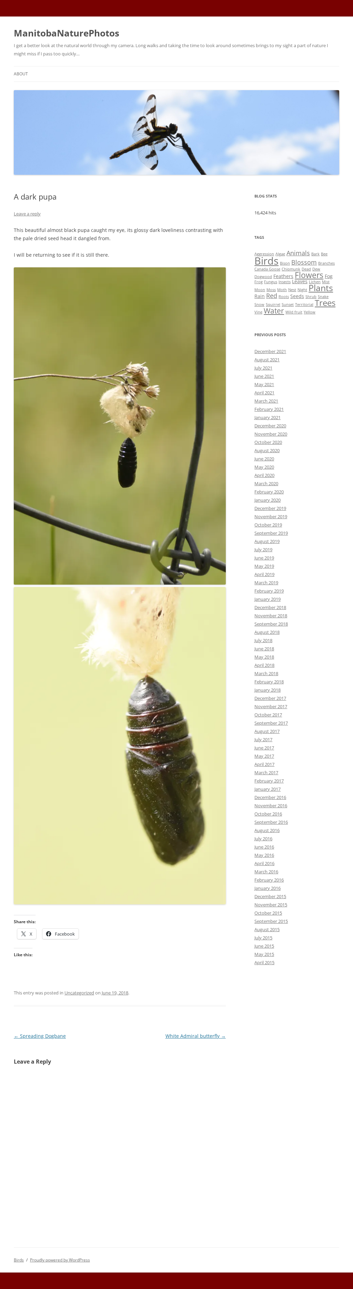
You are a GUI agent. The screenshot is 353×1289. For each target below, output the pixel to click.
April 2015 (264, 962)
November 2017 (270, 706)
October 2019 (268, 525)
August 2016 (267, 830)
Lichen (315, 281)
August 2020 (267, 450)
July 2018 (263, 640)
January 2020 (267, 500)
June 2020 (264, 459)
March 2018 (266, 673)
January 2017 (267, 789)
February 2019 (269, 591)
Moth (282, 289)
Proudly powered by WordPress (60, 1260)
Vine (258, 312)
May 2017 (264, 756)
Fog (329, 276)
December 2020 (270, 426)
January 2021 (267, 417)
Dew (316, 269)
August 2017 (267, 731)
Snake (323, 296)
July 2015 (263, 938)
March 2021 (266, 401)
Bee (324, 254)
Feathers (283, 276)
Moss (271, 289)
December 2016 (270, 797)
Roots (284, 296)
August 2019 (267, 541)
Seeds (297, 296)
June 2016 (264, 847)
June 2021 (264, 376)
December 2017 (270, 698)
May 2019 (264, 566)
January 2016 (267, 888)
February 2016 (269, 880)
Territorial (304, 304)
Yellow (309, 312)
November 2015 (270, 905)
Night (302, 289)
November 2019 (270, 516)
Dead (306, 269)
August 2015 (267, 929)
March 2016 (266, 872)
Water (274, 311)
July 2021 (263, 368)
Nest (292, 289)
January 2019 (267, 599)
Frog (258, 281)
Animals (298, 252)
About (21, 74)
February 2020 (269, 492)
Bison (285, 263)
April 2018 (264, 665)
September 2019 (271, 533)
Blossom (304, 262)
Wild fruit (293, 312)
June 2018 (264, 649)
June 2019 (264, 558)
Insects (285, 281)
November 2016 (270, 805)
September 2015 (271, 921)
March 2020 (266, 483)
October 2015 (268, 913)
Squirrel (273, 304)
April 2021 (264, 393)
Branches (326, 263)
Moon (259, 289)
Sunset (288, 304)
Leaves (299, 281)
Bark (315, 254)
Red (271, 295)
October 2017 (268, 715)
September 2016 (271, 822)
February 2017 (269, 781)
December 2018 (270, 607)
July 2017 (263, 739)
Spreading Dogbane (40, 1036)
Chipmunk (291, 269)
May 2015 (264, 954)
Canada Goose (267, 269)
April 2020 (264, 475)
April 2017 (264, 764)
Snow (259, 304)
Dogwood (263, 276)
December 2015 (270, 896)
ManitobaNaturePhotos (66, 33)
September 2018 (271, 624)
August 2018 (267, 632)
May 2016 (264, 855)
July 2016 (263, 838)
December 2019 (270, 508)
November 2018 (270, 615)
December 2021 (270, 351)
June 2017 (264, 748)
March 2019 (266, 582)
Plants (321, 288)
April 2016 (264, 863)
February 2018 (269, 682)
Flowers (309, 274)
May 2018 (264, 657)
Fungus (270, 281)
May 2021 (264, 384)
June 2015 (264, 946)
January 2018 (267, 690)
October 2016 (268, 814)
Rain (259, 296)
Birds (266, 261)
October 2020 (268, 442)
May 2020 (264, 467)
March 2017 (266, 772)
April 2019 (264, 574)
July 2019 (263, 549)
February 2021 (269, 409)
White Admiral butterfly (195, 1036)
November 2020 (270, 434)
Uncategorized (79, 993)
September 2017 (271, 723)
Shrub (310, 296)
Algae (280, 254)
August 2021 (267, 359)
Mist (326, 281)
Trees (325, 302)
